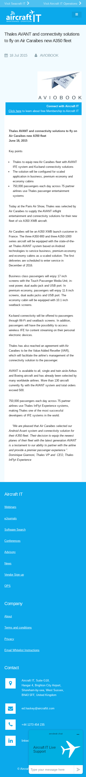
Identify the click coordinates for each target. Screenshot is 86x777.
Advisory (10, 552)
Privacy (9, 639)
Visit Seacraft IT (15, 3)
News (7, 563)
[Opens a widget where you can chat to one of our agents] (55, 751)
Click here (15, 111)
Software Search (15, 529)
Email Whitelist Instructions (21, 650)
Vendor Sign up (14, 574)
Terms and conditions (18, 627)
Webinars (10, 507)
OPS (7, 585)
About (8, 616)
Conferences (12, 540)
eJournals (10, 518)
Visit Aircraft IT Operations (60, 3)
